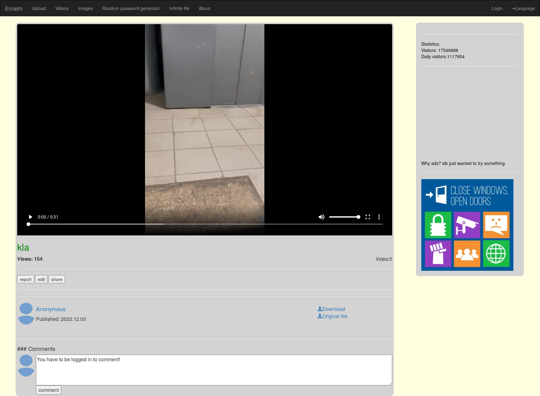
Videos (62, 8)
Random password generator (131, 8)
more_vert (379, 217)
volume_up (321, 217)
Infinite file (179, 8)
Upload (39, 8)
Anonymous (51, 309)
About (204, 8)
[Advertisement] (469, 113)
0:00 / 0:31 (48, 216)
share (56, 279)
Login (497, 8)
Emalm (13, 8)
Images (85, 8)
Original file (335, 316)
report (26, 279)
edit (41, 279)
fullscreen (368, 217)
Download (333, 308)
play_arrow (30, 217)
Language (525, 8)
